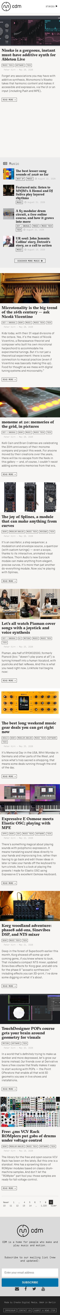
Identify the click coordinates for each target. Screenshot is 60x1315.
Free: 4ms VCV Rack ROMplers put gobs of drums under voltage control (29, 1136)
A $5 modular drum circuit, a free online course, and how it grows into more (35, 216)
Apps (5, 834)
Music (29, 179)
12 (17, 1205)
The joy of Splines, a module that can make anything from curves (29, 521)
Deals (5, 738)
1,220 (44, 1205)
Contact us (25, 1310)
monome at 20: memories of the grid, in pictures (28, 424)
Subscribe (30, 1282)
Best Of (20, 179)
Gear (21, 322)
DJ (20, 638)
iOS (18, 834)
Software (20, 65)
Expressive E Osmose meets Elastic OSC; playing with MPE (28, 823)
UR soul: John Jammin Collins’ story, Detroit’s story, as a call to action (34, 241)
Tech (29, 65)
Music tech (8, 65)
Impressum (10, 1310)
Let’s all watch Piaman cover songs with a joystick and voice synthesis (28, 628)
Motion (27, 638)
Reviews (43, 531)
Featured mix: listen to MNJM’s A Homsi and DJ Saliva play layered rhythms (34, 192)
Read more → (9, 99)
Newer (6, 1202)
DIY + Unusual (23, 226)
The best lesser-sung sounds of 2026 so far (32, 172)
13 (24, 1205)
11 (11, 1205)
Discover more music (29, 260)
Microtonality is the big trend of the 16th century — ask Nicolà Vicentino (29, 312)
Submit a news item (44, 1310)
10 (4, 1205)
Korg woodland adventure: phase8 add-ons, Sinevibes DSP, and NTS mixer (27, 930)
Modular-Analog (17, 531)
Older (54, 1205)
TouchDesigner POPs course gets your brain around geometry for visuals (28, 1033)
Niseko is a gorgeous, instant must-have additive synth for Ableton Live (29, 55)
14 (30, 1205)
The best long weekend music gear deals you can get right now (29, 727)
